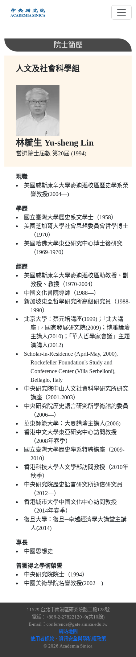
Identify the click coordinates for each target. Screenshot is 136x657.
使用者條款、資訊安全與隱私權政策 (68, 638)
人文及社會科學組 (48, 68)
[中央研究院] (27, 12)
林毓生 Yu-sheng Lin (55, 142)
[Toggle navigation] (121, 12)
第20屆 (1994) (69, 153)
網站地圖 (68, 631)
